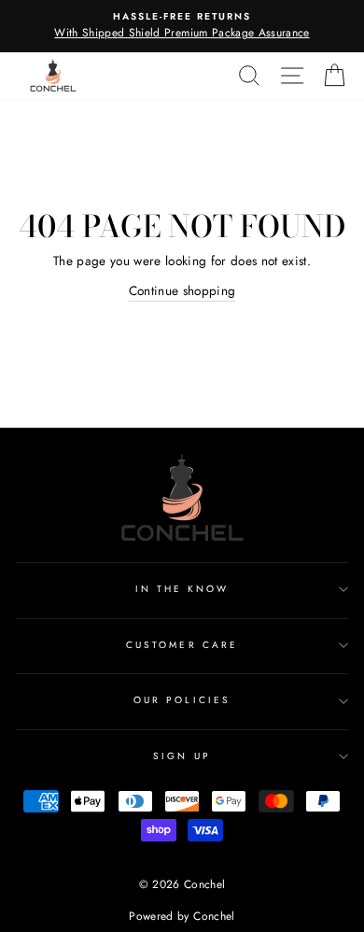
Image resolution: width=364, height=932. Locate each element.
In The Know (182, 589)
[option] (182, 26)
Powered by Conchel (181, 916)
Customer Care (182, 645)
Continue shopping (182, 290)
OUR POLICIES (182, 700)
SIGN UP (181, 756)
